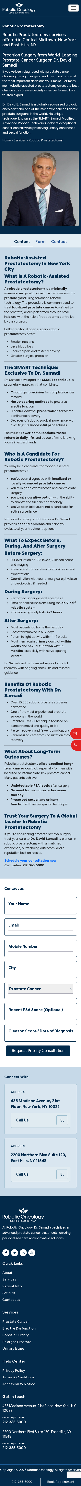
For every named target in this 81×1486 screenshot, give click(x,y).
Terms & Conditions (18, 1377)
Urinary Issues (13, 1348)
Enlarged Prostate (16, 1342)
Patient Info (12, 1286)
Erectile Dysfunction (19, 1328)
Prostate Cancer (15, 1321)
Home (6, 140)
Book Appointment (60, 1482)
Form (40, 241)
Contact (59, 241)
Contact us (11, 1299)
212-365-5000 (14, 1422)
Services (20, 140)
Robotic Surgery (15, 1335)
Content (22, 241)
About (7, 1273)
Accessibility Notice (18, 1384)
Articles (8, 1293)
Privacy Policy (13, 1370)
